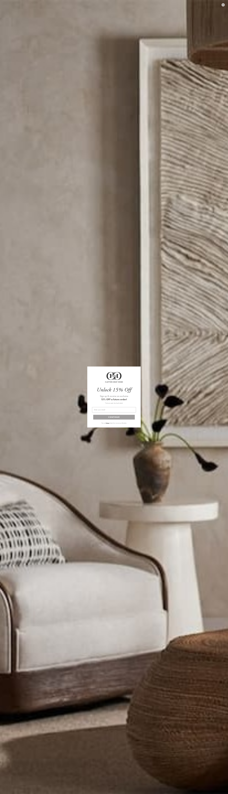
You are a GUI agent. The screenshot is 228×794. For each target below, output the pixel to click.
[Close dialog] (223, 5)
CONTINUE (114, 417)
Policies (107, 423)
